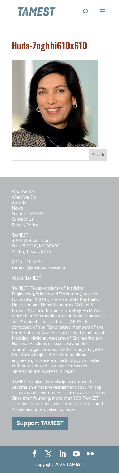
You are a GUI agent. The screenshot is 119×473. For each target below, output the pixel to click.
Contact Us (23, 219)
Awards (19, 202)
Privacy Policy (25, 225)
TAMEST (75, 464)
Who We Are (23, 191)
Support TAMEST (28, 213)
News (17, 208)
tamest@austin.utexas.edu (38, 267)
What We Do (24, 197)
